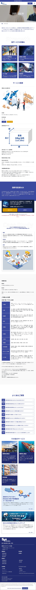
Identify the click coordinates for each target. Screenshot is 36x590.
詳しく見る (14, 462)
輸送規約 (20, 568)
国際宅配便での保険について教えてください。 (14, 414)
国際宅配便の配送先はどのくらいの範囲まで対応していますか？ (17, 425)
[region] (18, 586)
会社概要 (3, 568)
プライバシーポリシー (22, 571)
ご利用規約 (21, 570)
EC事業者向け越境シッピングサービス (8, 547)
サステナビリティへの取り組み (7, 571)
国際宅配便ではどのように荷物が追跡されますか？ (15, 411)
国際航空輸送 (4, 553)
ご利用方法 (3, 121)
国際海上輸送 (4, 554)
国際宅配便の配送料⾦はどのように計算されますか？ (15, 403)
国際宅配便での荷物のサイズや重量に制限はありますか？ (16, 421)
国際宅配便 (4, 556)
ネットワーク (4, 570)
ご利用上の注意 (10, 121)
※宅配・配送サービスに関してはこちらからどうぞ (17, 214)
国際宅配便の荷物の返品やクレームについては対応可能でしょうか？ (18, 432)
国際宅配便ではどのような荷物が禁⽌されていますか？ (15, 418)
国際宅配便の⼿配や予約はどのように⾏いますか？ (15, 429)
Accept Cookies (25, 588)
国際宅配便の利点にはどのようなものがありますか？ (15, 400)
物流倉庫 (20, 551)
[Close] (34, 584)
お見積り (30, 3)
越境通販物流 (4, 560)
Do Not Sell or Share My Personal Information (26, 573)
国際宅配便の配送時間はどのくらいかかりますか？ (15, 407)
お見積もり (25, 210)
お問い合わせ (10, 210)
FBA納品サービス (5, 549)
